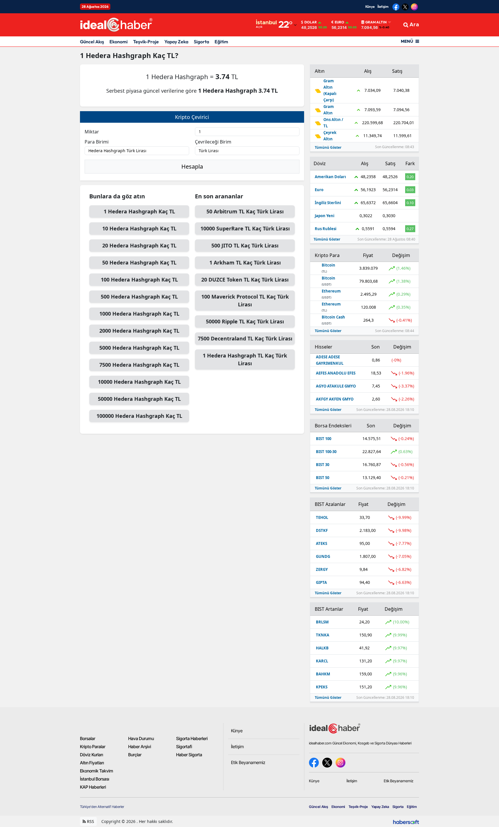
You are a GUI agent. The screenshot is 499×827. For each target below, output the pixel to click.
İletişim (382, 6)
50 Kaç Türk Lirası (245, 211)
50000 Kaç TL (139, 398)
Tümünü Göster (328, 147)
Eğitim (221, 41)
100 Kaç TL (139, 279)
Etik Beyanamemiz (398, 780)
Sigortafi (184, 746)
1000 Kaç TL (139, 313)
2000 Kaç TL (139, 330)
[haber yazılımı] (406, 821)
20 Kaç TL (139, 245)
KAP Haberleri (93, 787)
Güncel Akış (92, 41)
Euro (339, 22)
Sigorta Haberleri (192, 738)
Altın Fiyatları (92, 762)
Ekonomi (118, 41)
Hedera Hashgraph (119, 55)
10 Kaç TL (139, 228)
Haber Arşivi (139, 746)
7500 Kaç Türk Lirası (245, 338)
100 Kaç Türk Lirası (245, 300)
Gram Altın (376, 22)
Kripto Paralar (92, 746)
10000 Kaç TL (139, 381)
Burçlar (134, 754)
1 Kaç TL (139, 211)
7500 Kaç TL (139, 364)
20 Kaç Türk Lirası (244, 279)
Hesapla (192, 166)
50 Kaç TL (139, 262)
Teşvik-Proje (146, 41)
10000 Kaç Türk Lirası (245, 228)
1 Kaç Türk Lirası (245, 262)
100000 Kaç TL (139, 415)
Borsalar (87, 738)
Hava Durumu (141, 738)
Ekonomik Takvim (96, 771)
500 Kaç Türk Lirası (244, 245)
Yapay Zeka (176, 41)
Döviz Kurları (91, 754)
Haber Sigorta (189, 754)
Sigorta (201, 41)
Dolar (310, 22)
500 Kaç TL (139, 296)
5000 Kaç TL (139, 347)
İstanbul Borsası (94, 779)
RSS (90, 821)
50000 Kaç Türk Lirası (245, 321)
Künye (370, 6)
